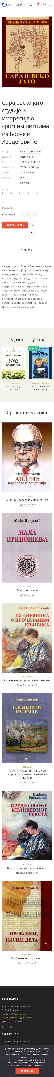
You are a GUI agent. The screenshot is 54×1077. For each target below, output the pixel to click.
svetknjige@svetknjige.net (14, 1013)
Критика (24, 182)
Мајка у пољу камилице (13, 388)
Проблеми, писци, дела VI (27, 958)
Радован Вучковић (27, 504)
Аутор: (5, 151)
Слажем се (27, 1071)
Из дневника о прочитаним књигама (27, 680)
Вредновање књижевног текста (27, 868)
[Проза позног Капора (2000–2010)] (40, 363)
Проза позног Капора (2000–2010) (40, 388)
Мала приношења (27, 590)
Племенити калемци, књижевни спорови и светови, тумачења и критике (27, 774)
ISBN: (5, 162)
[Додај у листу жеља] (33, 225)
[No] (50, 1061)
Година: (6, 177)
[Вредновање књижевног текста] (27, 825)
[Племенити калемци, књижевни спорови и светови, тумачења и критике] (27, 728)
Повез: (5, 172)
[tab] (27, 249)
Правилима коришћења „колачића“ (26, 1065)
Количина (8, 214)
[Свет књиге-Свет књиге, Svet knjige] (14, 5)
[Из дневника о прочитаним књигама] (27, 638)
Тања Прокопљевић (27, 685)
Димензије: (8, 167)
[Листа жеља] (44, 5)
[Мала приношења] (27, 548)
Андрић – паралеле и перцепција (27, 500)
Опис (27, 249)
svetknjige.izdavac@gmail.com (16, 1017)
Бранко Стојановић (30, 151)
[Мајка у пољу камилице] (13, 363)
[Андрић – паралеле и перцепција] (27, 457)
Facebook (2, 1027)
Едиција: (6, 156)
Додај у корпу (15, 225)
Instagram (10, 1027)
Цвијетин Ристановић (27, 872)
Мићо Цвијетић (27, 594)
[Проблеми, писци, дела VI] (27, 916)
